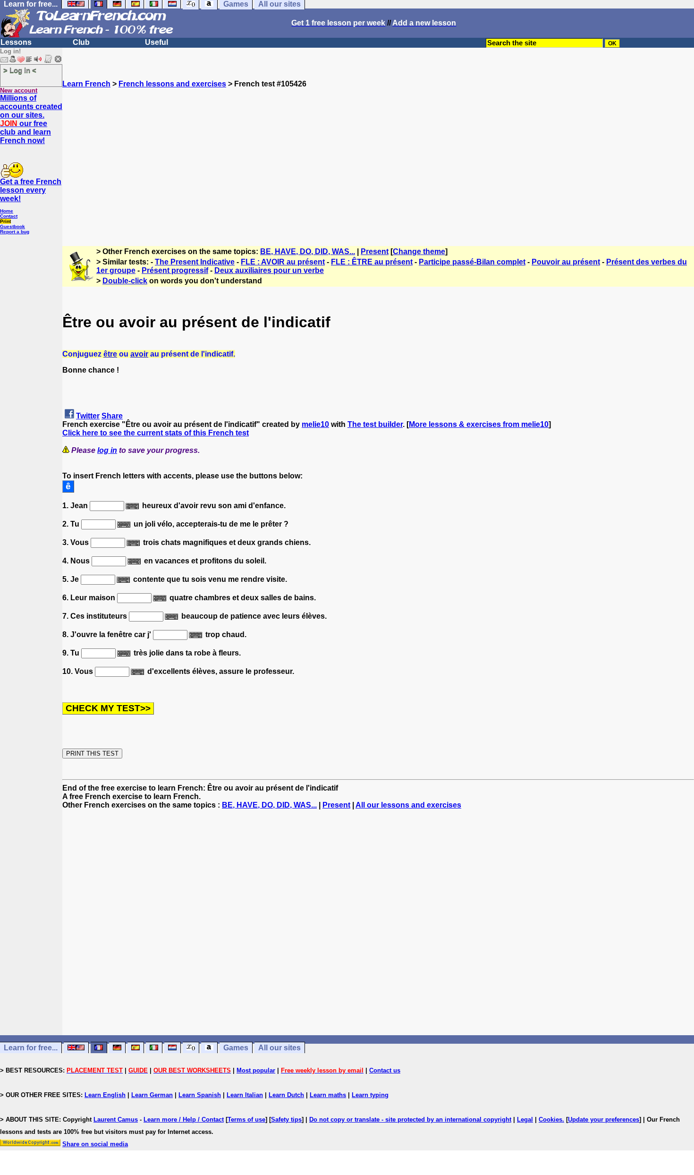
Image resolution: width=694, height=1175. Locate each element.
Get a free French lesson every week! (30, 190)
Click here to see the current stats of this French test (155, 433)
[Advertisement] (378, 154)
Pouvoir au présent (566, 262)
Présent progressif (175, 270)
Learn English (105, 1094)
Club (81, 42)
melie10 (315, 424)
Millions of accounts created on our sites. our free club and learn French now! (31, 119)
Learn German (152, 1094)
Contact (8, 216)
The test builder (375, 424)
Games (235, 1048)
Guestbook (12, 226)
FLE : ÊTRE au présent (372, 262)
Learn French (86, 84)
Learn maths (328, 1094)
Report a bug (14, 231)
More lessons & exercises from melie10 (479, 424)
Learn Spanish (199, 1094)
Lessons (16, 42)
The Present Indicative (195, 262)
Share (112, 416)
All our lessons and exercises (408, 805)
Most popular (256, 1070)
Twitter (88, 416)
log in (107, 450)
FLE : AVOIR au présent (283, 262)
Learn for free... (31, 1048)
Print (5, 221)
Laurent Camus (115, 1119)
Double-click (124, 281)
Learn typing (370, 1094)
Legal (525, 1119)
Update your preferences (603, 1119)
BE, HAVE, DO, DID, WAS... (307, 251)
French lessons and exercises (172, 84)
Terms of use (246, 1119)
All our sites (279, 1048)
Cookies (550, 1119)
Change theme (419, 251)
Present (375, 251)
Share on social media (95, 1144)
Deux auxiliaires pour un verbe (269, 270)
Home (6, 210)
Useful (156, 42)
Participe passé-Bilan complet (472, 262)
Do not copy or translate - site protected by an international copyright (410, 1119)
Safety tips (286, 1119)
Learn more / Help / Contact (184, 1119)
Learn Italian (245, 1094)
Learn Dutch (286, 1094)
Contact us (384, 1070)
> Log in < (19, 70)
